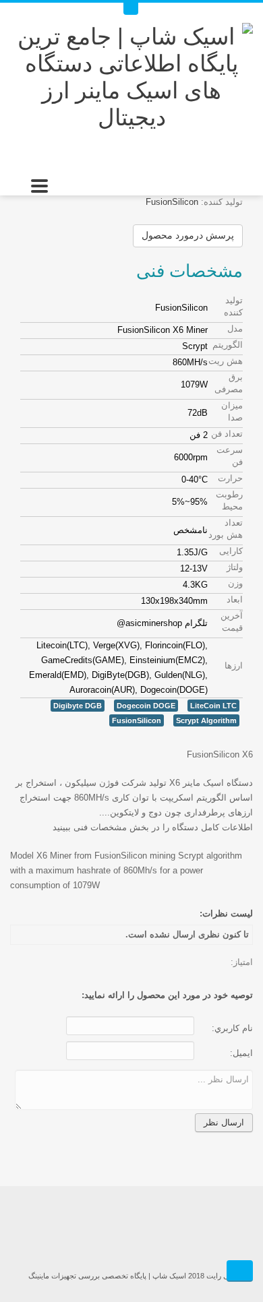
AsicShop (131, 1229)
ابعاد (235, 599)
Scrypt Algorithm (206, 720)
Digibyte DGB (77, 706)
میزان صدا (232, 411)
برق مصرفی (228, 383)
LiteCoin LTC (213, 706)
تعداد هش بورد (225, 529)
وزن (235, 583)
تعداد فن (227, 434)
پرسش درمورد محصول (188, 235)
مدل (235, 328)
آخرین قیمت (232, 622)
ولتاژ (235, 567)
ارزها (234, 665)
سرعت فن (229, 456)
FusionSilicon (172, 202)
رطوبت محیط (229, 500)
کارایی (231, 551)
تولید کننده (233, 306)
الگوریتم (227, 345)
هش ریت (225, 361)
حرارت (230, 478)
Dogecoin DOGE (146, 706)
